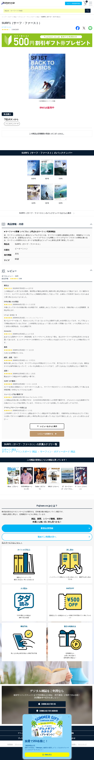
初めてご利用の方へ (47, 537)
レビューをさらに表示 (48, 426)
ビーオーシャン (6, 27)
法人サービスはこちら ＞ (12, 543)
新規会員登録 (47, 528)
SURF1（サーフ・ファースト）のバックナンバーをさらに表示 (45, 213)
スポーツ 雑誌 (12, 17)
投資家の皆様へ (72, 744)
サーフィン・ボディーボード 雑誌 (57, 451)
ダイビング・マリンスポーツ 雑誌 (28, 17)
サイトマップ (82, 744)
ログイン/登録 (73, 3)
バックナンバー (11, 124)
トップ (4, 17)
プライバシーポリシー (21, 744)
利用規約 (10, 744)
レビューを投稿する (45, 434)
